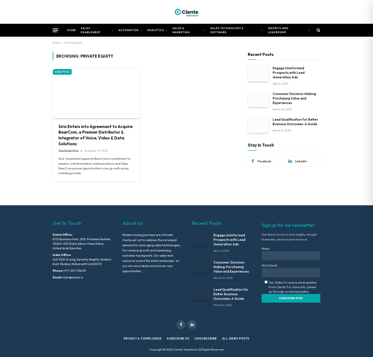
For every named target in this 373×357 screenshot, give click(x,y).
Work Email (270, 265)
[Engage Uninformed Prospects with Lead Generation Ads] (258, 73)
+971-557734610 (74, 271)
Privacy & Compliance (142, 338)
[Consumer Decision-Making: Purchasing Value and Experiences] (258, 99)
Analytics (155, 30)
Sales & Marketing (181, 30)
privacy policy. (299, 292)
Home (71, 30)
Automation (128, 30)
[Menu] (55, 30)
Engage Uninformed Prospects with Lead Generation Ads (289, 72)
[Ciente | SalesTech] (186, 12)
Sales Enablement (91, 30)
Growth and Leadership (278, 30)
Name (266, 249)
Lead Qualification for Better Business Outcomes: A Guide (295, 121)
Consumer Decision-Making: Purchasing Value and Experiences (295, 98)
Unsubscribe (206, 338)
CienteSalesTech (68, 150)
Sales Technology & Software (227, 30)
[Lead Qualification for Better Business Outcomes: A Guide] (258, 125)
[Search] (318, 30)
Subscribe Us (178, 338)
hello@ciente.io (72, 277)
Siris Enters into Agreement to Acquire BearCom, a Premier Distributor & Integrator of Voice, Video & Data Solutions (95, 135)
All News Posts (235, 338)
